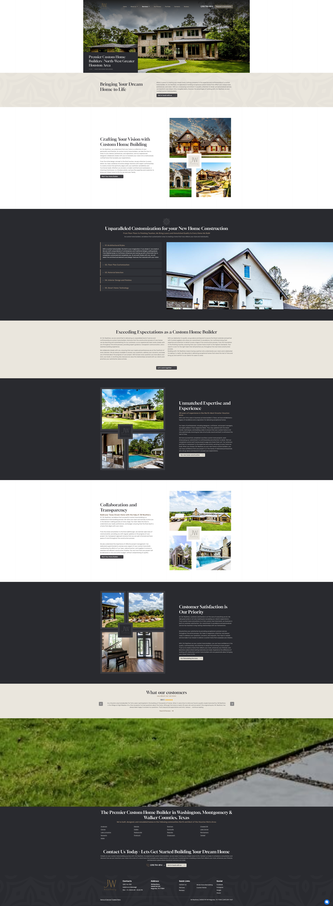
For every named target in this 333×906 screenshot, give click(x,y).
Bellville (136, 826)
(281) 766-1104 (207, 6)
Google (219, 890)
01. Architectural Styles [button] (114, 245)
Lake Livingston (106, 832)
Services (145, 6)
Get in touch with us (165, 95)
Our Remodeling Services (189, 658)
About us (133, 6)
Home (125, 6)
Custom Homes (201, 887)
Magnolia (170, 832)
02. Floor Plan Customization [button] (116, 265)
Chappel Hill (204, 826)
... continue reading (196, 707)
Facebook (220, 884)
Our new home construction (190, 455)
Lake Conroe (204, 829)
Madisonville (138, 832)
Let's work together (165, 368)
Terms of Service (105, 900)
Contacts (177, 6)
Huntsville (170, 829)
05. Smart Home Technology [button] (116, 288)
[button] (101, 704)
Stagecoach (171, 835)
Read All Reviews (165, 711)
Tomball (202, 835)
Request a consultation (223, 6)
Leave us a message (130, 887)
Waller (103, 838)
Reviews (186, 6)
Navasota (104, 835)
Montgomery (204, 832)
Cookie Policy (116, 900)
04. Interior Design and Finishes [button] (117, 280)
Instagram (220, 887)
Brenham (170, 826)
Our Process (157, 6)
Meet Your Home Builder (110, 176)
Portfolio (167, 6)
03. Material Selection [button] (113, 272)
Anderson (104, 826)
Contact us (182, 884)
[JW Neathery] (103, 6)
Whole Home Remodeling (205, 885)
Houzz (219, 893)
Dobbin (136, 829)
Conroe (103, 829)
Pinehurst (137, 835)
